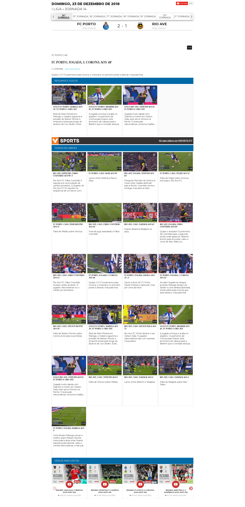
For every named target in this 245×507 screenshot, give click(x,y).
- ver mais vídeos (72, 69)
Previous (54, 487)
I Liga (57, 9)
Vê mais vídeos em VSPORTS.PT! (175, 140)
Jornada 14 (76, 9)
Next (190, 487)
